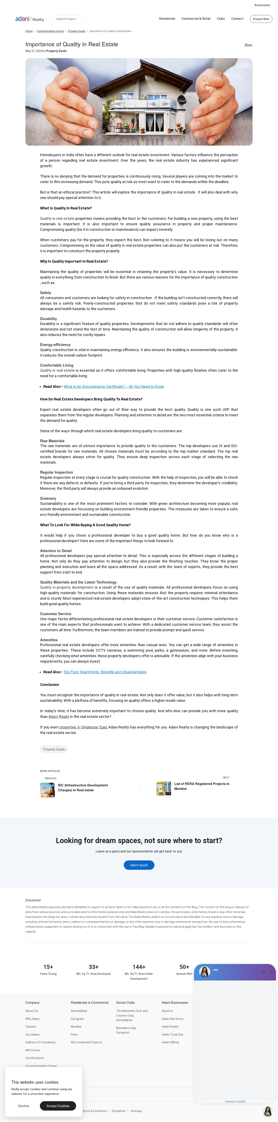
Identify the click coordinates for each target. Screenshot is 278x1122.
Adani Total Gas (172, 1034)
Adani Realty (170, 1026)
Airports (167, 1011)
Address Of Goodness (40, 1042)
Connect (237, 19)
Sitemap (136, 1111)
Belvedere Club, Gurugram (126, 1030)
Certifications (34, 1058)
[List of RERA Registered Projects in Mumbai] (164, 788)
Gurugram (77, 1019)
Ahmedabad (79, 1011)
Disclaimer (119, 1111)
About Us (31, 1011)
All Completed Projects (86, 1042)
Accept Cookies (58, 1105)
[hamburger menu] (9, 19)
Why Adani (32, 1019)
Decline (23, 1105)
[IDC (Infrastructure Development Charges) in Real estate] (47, 790)
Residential (167, 19)
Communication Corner (41, 1066)
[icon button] (12, 1074)
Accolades (32, 1034)
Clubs (221, 19)
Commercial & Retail (196, 19)
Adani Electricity (172, 1019)
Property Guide (56, 51)
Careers (30, 1026)
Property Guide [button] (54, 749)
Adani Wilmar (170, 1042)
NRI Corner (32, 1050)
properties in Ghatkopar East (83, 727)
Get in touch (139, 865)
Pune (74, 1034)
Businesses (262, 5)
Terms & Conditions (94, 1111)
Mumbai (76, 1026)
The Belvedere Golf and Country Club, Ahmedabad (132, 1015)
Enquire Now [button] (261, 19)
